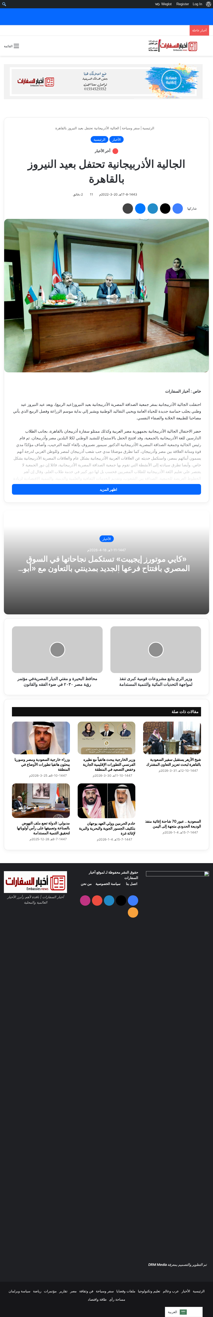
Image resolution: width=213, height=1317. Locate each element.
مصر (73, 1291)
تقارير (63, 1291)
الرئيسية (148, 128)
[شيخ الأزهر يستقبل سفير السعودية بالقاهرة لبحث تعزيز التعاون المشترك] (172, 738)
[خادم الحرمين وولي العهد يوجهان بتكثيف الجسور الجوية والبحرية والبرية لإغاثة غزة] (107, 800)
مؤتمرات (50, 1291)
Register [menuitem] (182, 4)
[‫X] (165, 208)
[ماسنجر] (140, 208)
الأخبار (116, 139)
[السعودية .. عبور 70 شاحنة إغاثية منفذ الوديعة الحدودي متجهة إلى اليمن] (172, 799)
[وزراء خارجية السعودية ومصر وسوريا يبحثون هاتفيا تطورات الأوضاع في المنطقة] (41, 738)
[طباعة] (128, 208)
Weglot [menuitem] (166, 4)
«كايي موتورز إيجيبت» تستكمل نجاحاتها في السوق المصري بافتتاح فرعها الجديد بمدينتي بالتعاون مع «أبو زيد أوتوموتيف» (106, 568)
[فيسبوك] (177, 208)
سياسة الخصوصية (108, 884)
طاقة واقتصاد (97, 1299)
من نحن (86, 884)
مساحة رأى (117, 1299)
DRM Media (157, 1264)
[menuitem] (208, 4)
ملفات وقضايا (125, 1291)
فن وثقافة (86, 1291)
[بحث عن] (206, 47)
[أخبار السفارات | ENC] (172, 45)
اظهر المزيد (108, 489)
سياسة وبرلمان (19, 1291)
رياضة (37, 1291)
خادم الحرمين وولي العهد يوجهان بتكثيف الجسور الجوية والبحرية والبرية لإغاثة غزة (107, 828)
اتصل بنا (131, 884)
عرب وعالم (171, 1291)
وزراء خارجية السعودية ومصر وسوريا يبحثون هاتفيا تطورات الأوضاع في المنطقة (42, 764)
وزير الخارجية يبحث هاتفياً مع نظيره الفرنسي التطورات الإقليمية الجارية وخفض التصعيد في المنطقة (109, 764)
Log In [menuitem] (197, 4)
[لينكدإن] (153, 208)
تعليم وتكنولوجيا (149, 1291)
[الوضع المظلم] (25, 48)
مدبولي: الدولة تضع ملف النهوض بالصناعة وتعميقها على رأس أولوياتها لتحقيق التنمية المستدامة (43, 828)
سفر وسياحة (131, 128)
